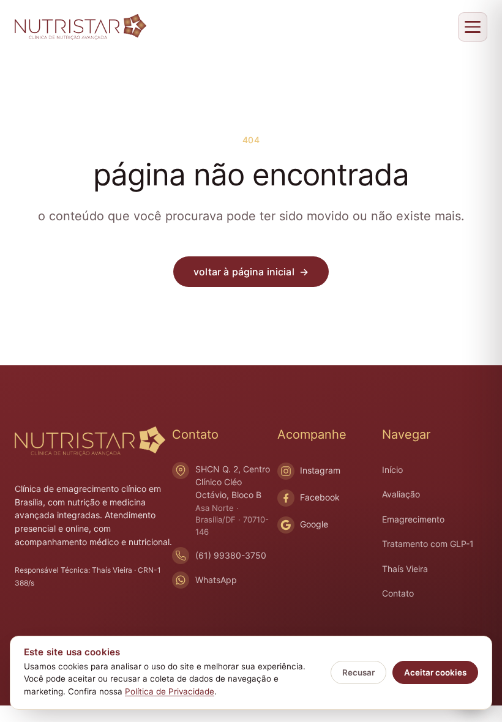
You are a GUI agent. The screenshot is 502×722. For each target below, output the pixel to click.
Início (392, 469)
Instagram (320, 470)
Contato (398, 593)
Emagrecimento (413, 519)
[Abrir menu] (472, 27)
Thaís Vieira (405, 569)
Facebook (320, 497)
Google (314, 524)
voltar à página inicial (251, 272)
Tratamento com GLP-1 (428, 543)
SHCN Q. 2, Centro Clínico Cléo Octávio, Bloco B (232, 500)
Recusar (358, 672)
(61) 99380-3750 (230, 555)
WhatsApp (216, 580)
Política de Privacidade (169, 691)
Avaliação (401, 494)
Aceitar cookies (435, 672)
